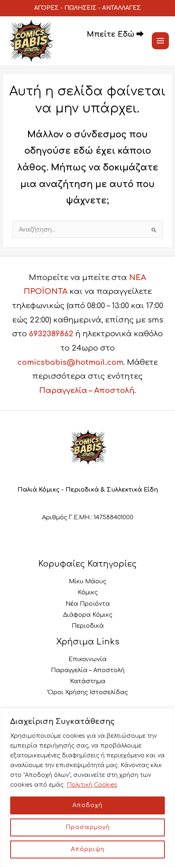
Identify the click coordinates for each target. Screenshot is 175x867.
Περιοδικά (88, 625)
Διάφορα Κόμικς (87, 614)
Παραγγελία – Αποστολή (86, 390)
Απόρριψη (88, 849)
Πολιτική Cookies (92, 785)
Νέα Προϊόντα (88, 603)
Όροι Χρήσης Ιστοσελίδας (88, 692)
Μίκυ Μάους (87, 581)
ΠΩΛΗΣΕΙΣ (80, 8)
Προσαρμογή (88, 827)
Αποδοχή (87, 805)
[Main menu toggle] (160, 40)
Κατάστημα (87, 681)
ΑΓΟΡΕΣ (46, 8)
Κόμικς (88, 592)
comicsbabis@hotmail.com (70, 362)
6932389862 (51, 334)
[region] (87, 787)
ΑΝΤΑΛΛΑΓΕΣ (121, 8)
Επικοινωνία (87, 659)
